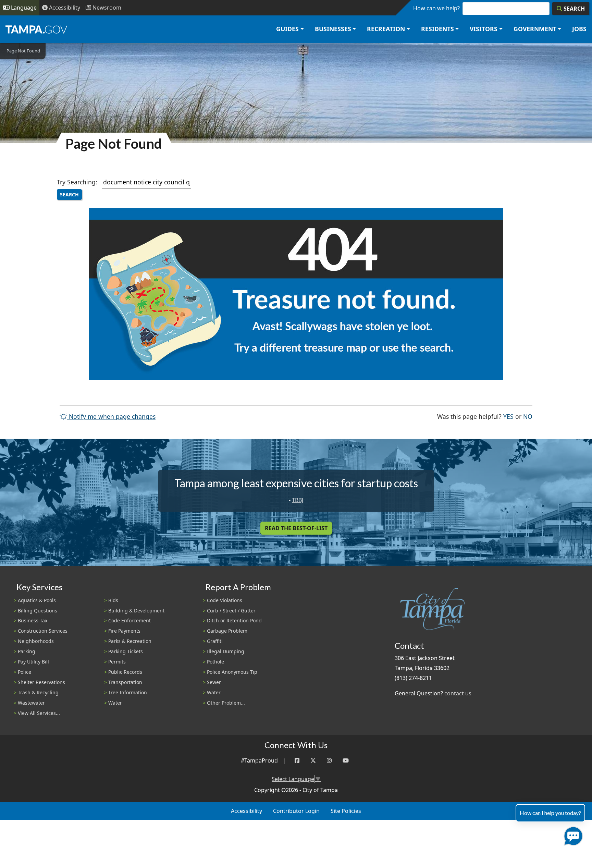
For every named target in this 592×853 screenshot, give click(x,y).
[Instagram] (329, 760)
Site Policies (346, 811)
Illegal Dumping (225, 651)
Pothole (215, 661)
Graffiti (215, 641)
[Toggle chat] (572, 834)
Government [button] (535, 29)
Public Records (125, 672)
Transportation (125, 682)
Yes (508, 416)
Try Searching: (77, 182)
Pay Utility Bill (33, 661)
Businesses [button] (333, 29)
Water (115, 702)
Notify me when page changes (111, 416)
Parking (26, 651)
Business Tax (32, 620)
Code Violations (224, 600)
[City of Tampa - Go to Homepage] (36, 29)
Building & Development (136, 610)
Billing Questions (37, 610)
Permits (117, 661)
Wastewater (31, 702)
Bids (113, 600)
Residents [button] (437, 29)
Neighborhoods (36, 641)
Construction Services (42, 630)
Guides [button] (287, 29)
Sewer (214, 682)
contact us (457, 693)
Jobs (579, 29)
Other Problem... (226, 702)
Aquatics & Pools (37, 600)
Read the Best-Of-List (296, 528)
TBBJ (297, 500)
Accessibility (246, 811)
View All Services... (39, 713)
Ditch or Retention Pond (234, 620)
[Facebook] (297, 760)
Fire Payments (124, 630)
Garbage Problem (227, 630)
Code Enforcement (129, 620)
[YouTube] (345, 760)
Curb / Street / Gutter (231, 610)
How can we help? (436, 8)
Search (69, 194)
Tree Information (127, 692)
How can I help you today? (550, 812)
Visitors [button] (483, 29)
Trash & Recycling (38, 692)
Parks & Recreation (129, 641)
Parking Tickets (125, 651)
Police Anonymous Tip (232, 672)
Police (24, 672)
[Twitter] (313, 760)
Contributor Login (296, 811)
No (527, 416)
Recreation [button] (386, 29)
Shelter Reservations (41, 682)
